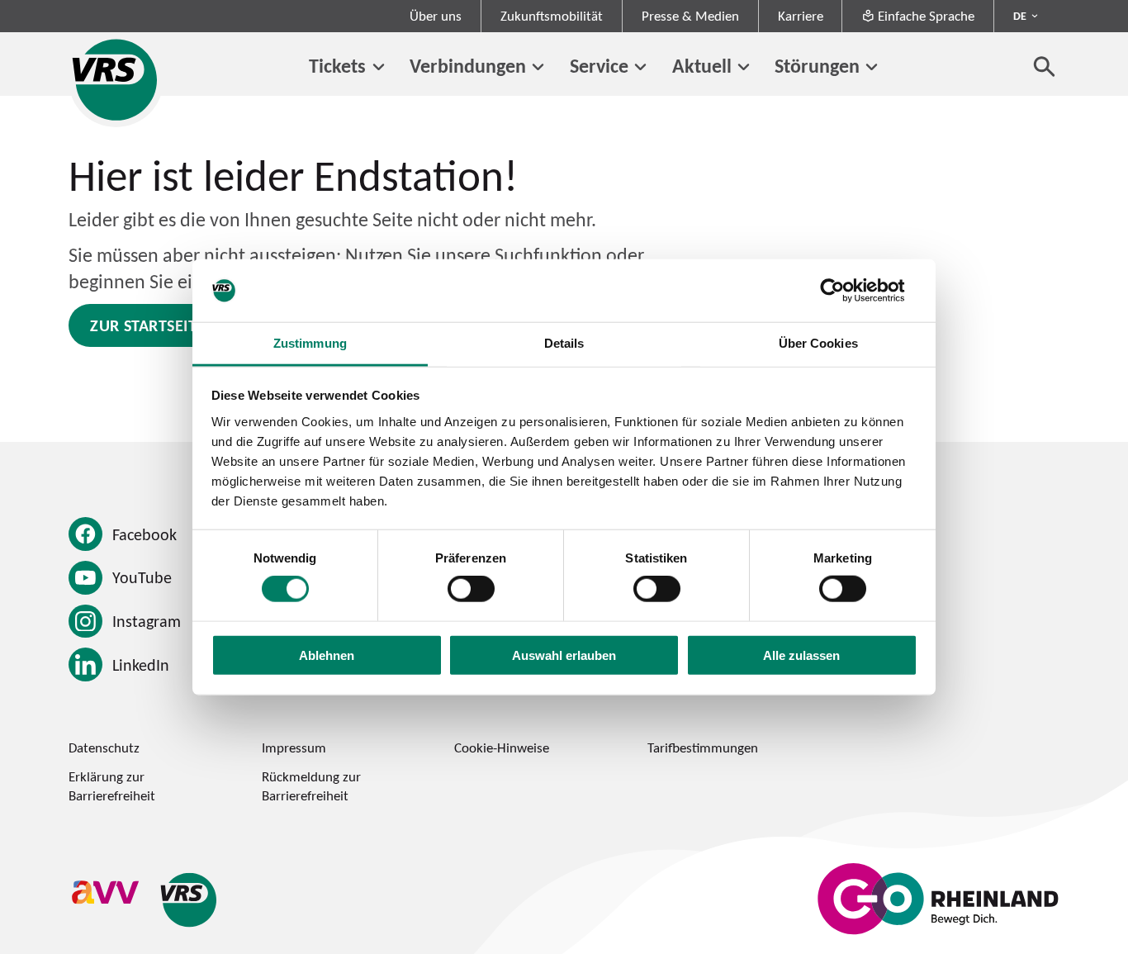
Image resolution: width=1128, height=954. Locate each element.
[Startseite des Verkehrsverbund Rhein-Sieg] (116, 79)
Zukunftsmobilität (551, 16)
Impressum (294, 747)
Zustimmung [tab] (310, 343)
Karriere (800, 16)
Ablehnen (326, 655)
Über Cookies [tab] (818, 343)
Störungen (817, 65)
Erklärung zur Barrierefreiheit (112, 785)
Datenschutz (104, 747)
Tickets (337, 65)
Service (599, 65)
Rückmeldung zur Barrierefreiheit (311, 785)
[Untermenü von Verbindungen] (538, 67)
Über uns (436, 16)
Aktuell (702, 65)
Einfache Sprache (926, 16)
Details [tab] (564, 343)
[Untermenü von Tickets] (378, 67)
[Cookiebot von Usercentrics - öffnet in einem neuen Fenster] (845, 290)
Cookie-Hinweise (501, 747)
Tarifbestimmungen (702, 747)
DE (1019, 15)
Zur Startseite (147, 325)
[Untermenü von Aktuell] (744, 67)
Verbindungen (468, 65)
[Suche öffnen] (1044, 66)
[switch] (471, 589)
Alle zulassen (801, 655)
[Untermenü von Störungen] (872, 67)
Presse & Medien (690, 16)
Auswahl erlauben (564, 655)
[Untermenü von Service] (640, 67)
